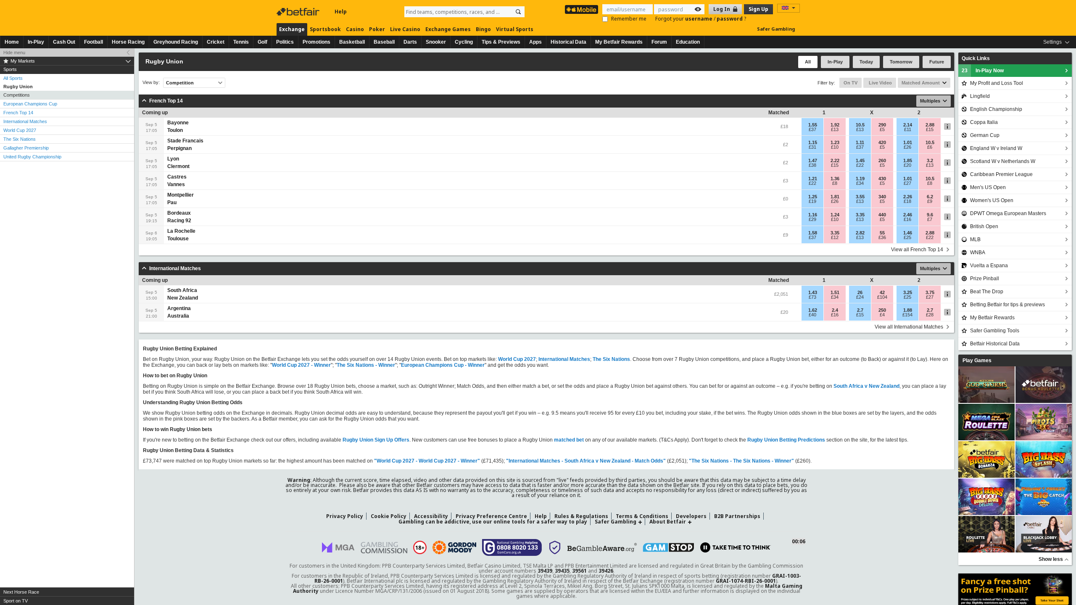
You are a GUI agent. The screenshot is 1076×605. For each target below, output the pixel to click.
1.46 (907, 233)
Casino (355, 29)
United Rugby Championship (32, 156)
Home (12, 42)
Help (341, 11)
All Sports (13, 78)
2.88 (930, 125)
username (699, 18)
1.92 (835, 125)
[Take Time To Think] (735, 547)
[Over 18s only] (420, 547)
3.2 (930, 160)
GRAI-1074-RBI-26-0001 (746, 580)
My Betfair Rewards (619, 42)
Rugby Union (18, 86)
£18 (907, 201)
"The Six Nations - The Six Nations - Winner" (741, 461)
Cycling (464, 42)
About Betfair (667, 521)
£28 (930, 315)
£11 (907, 129)
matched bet (569, 440)
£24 (860, 297)
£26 (907, 147)
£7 (929, 219)
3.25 (907, 292)
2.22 (835, 160)
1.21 (812, 178)
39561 (579, 570)
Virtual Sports (514, 29)
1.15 (812, 142)
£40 (812, 315)
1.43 (812, 292)
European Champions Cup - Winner (443, 365)
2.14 (907, 125)
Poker (377, 29)
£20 (907, 165)
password (730, 18)
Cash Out (64, 42)
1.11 (860, 142)
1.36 (835, 178)
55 (882, 233)
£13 (835, 129)
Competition (180, 82)
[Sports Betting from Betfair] (581, 9)
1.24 (835, 215)
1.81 (835, 197)
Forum (659, 42)
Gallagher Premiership (26, 147)
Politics (285, 42)
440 (882, 215)
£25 (907, 237)
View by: (151, 82)
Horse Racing (128, 42)
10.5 (860, 125)
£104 (882, 297)
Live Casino (405, 29)
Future (936, 61)
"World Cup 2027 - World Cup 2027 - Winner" (427, 461)
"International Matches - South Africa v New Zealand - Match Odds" (586, 461)
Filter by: (826, 82)
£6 (929, 147)
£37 (812, 129)
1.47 (812, 160)
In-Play (36, 42)
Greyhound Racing (175, 42)
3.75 (930, 292)
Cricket (215, 42)
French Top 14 (18, 112)
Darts (410, 42)
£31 (812, 147)
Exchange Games (448, 29)
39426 (606, 570)
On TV (850, 82)
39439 (545, 570)
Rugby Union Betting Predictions (786, 440)
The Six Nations (19, 139)
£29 (812, 219)
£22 (860, 165)
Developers (691, 516)
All (808, 61)
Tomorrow (901, 61)
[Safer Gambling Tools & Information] (555, 547)
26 (859, 292)
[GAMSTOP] (668, 547)
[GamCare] (512, 547)
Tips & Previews (501, 42)
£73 (812, 297)
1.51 (835, 292)
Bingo (483, 29)
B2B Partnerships (737, 516)
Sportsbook (325, 29)
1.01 (907, 142)
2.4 (835, 310)
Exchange (292, 29)
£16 (907, 219)
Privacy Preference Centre (491, 516)
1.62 (812, 310)
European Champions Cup (30, 103)
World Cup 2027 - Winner (301, 365)
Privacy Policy (344, 516)
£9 (929, 201)
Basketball (352, 42)
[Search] (518, 12)
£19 (812, 201)
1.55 (812, 125)
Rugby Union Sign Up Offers (376, 440)
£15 (930, 129)
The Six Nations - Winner (366, 365)
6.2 (930, 197)
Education (688, 42)
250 (882, 310)
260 (882, 160)
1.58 (812, 233)
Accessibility (431, 516)
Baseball (384, 42)
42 (882, 292)
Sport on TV (15, 600)
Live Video (880, 82)
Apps (535, 42)
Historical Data (568, 42)
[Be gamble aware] (602, 547)
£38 (812, 165)
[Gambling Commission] (384, 547)
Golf (262, 42)
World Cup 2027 (19, 130)
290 (882, 125)
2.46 (907, 215)
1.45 (860, 160)
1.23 (835, 142)
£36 (882, 237)
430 (882, 178)
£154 (907, 315)
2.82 (860, 233)
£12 (835, 237)
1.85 (907, 160)
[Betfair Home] (299, 12)
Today (866, 61)
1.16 (812, 215)
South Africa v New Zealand (866, 386)
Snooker (436, 42)
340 (882, 197)
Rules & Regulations (581, 516)
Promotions (316, 42)
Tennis (241, 42)
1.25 (812, 197)
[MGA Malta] (338, 547)
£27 (907, 183)
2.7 (860, 310)
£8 (834, 183)
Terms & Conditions (642, 516)
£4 (882, 315)
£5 (882, 129)
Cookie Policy (388, 516)
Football (93, 42)
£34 (860, 183)
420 (882, 142)
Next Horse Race (21, 591)
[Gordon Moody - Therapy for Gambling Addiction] (454, 547)
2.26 (907, 197)
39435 (562, 570)
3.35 (860, 215)
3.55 (860, 197)
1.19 (860, 178)
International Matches (25, 121)
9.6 (930, 215)
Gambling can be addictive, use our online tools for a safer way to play (492, 521)
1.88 (907, 310)
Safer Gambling (776, 29)
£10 (835, 147)
